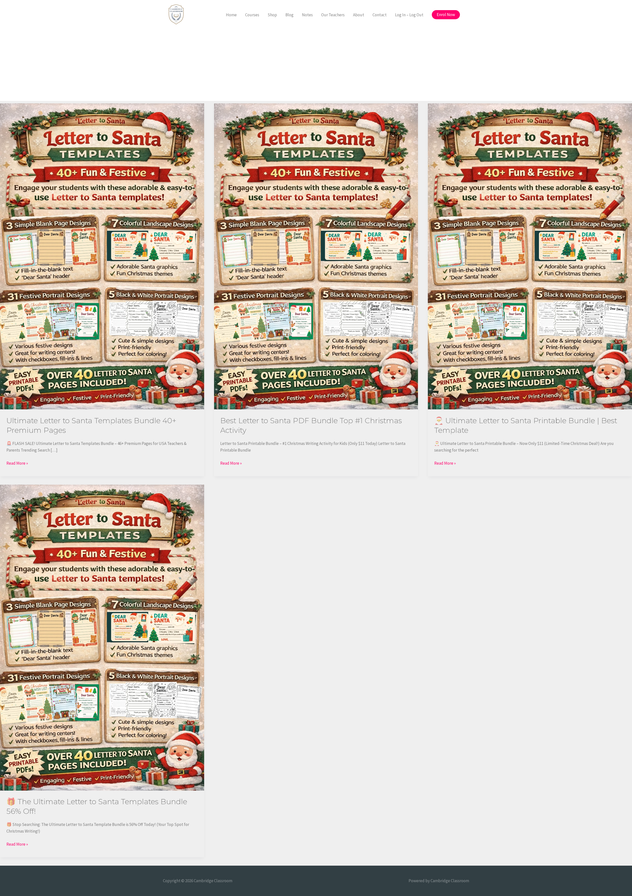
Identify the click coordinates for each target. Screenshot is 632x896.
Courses (252, 15)
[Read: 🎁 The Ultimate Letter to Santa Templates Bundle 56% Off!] (102, 637)
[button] (446, 14)
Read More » (17, 463)
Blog (289, 15)
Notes (307, 15)
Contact (380, 15)
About (358, 15)
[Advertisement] (316, 66)
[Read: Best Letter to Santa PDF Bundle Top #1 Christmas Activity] (316, 256)
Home (231, 15)
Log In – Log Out (409, 15)
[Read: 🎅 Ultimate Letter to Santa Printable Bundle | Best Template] (530, 256)
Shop (272, 15)
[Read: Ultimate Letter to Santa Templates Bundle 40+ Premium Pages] (102, 256)
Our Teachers (333, 15)
